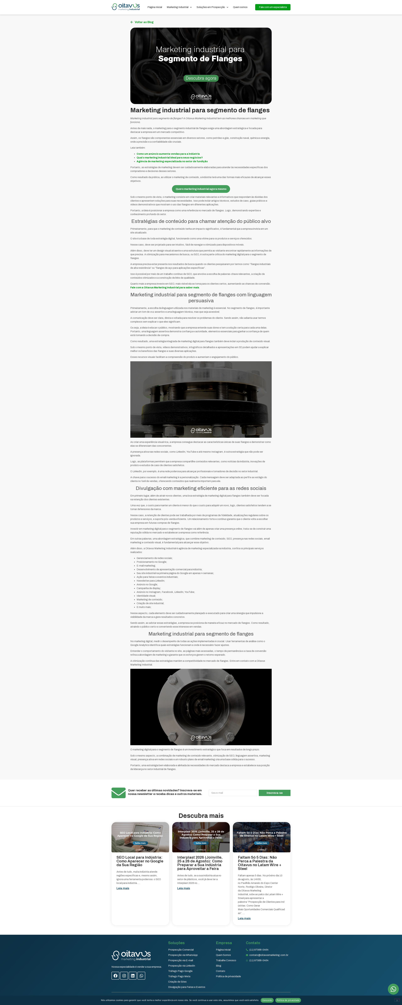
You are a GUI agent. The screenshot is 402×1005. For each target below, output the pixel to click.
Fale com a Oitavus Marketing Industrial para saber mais (164, 287)
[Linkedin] (133, 976)
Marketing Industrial (177, 7)
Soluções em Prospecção (211, 7)
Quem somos (240, 7)
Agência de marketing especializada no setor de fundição (172, 161)
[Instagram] (124, 976)
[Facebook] (115, 976)
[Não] (397, 1000)
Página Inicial (154, 7)
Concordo (267, 1000)
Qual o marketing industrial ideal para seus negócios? (170, 157)
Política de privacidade (288, 1000)
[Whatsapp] (141, 976)
